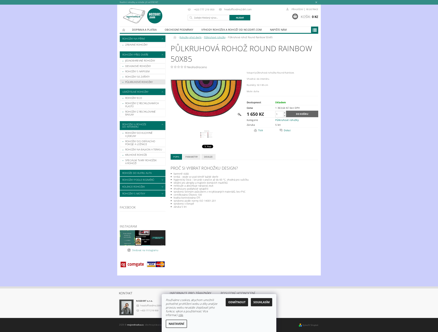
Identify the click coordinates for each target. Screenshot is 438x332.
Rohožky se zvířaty (137, 76)
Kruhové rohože (136, 154)
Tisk (260, 130)
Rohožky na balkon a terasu (143, 149)
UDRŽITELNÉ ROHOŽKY (135, 91)
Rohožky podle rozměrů (138, 179)
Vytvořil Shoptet (310, 325)
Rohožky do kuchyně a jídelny (139, 134)
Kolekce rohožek (133, 186)
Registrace (312, 9)
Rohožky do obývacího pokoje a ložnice (140, 143)
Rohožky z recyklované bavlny (140, 113)
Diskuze (208, 156)
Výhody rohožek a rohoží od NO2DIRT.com (231, 29)
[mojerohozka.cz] (142, 15)
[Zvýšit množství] (284, 112)
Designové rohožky (138, 66)
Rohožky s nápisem (137, 71)
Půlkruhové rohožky (139, 82)
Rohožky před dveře (135, 54)
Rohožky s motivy (133, 193)
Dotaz (287, 130)
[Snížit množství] (284, 115)
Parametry (191, 156)
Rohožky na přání (133, 38)
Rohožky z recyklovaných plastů (142, 105)
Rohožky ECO (133, 98)
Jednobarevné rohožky (140, 60)
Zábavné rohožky (136, 44)
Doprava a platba (144, 29)
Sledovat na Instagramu (145, 250)
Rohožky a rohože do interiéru (134, 125)
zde (180, 315)
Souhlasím (261, 302)
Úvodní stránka (124, 30)
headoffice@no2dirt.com (153, 305)
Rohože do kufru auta (137, 173)
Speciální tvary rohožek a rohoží (141, 162)
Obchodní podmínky (179, 29)
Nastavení (176, 324)
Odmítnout (237, 302)
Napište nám (278, 29)
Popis (176, 156)
